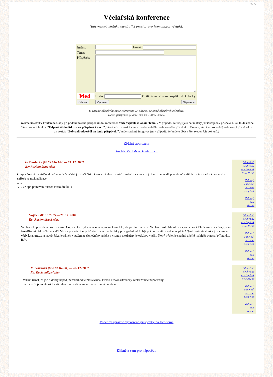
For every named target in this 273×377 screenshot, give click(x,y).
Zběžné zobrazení (136, 143)
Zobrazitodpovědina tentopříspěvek (249, 185)
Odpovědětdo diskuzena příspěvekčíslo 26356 (247, 167)
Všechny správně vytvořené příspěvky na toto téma (136, 321)
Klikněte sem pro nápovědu (136, 350)
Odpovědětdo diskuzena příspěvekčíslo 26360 (247, 273)
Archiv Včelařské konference (136, 151)
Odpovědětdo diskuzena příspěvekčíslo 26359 (247, 220)
